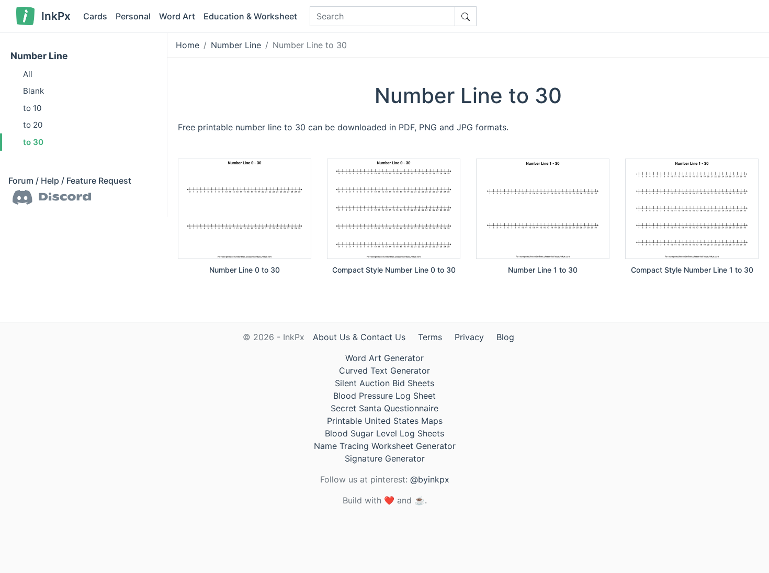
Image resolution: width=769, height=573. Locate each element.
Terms (430, 337)
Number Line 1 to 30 (543, 269)
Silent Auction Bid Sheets (384, 383)
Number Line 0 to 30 (244, 269)
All (27, 74)
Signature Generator (385, 458)
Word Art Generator (384, 358)
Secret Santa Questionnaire (384, 408)
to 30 (33, 142)
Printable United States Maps (385, 420)
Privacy (469, 337)
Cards (95, 16)
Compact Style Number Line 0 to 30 (394, 269)
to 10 (32, 108)
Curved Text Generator (384, 370)
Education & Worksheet (250, 16)
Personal (133, 16)
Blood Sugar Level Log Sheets (384, 433)
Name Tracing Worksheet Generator (385, 446)
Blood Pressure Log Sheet (384, 395)
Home (187, 45)
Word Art (177, 16)
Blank (33, 91)
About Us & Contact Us (359, 337)
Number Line (39, 55)
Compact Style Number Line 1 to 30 (692, 269)
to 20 (32, 125)
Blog (505, 337)
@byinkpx (429, 479)
